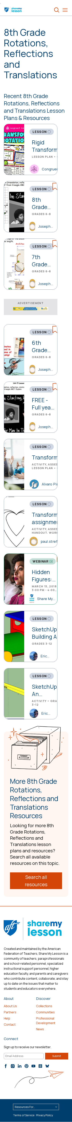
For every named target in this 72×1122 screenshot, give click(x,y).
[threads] (40, 1066)
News (40, 1029)
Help (7, 1018)
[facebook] (6, 1066)
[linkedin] (20, 1066)
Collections (44, 1006)
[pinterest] (26, 1066)
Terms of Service (24, 1115)
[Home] (13, 10)
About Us (10, 1006)
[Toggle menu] (65, 10)
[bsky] (47, 1066)
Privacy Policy (44, 1115)
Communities (45, 1012)
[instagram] (13, 1066)
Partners (10, 1012)
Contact (10, 1024)
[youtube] (33, 1066)
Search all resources (36, 881)
